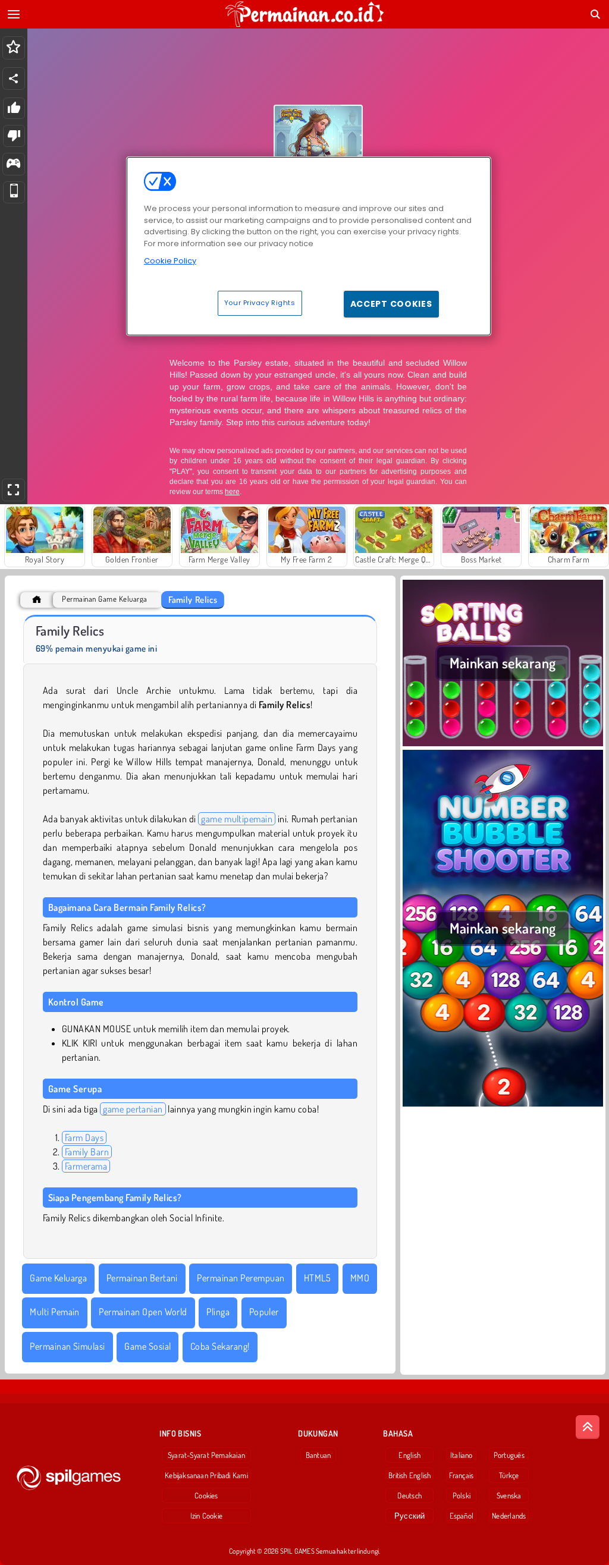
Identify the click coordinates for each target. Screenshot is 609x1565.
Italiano (461, 1455)
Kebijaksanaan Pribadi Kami (206, 1475)
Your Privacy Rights (260, 302)
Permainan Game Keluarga (104, 599)
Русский (409, 1515)
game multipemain (236, 819)
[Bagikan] (13, 78)
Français (461, 1475)
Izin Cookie (206, 1515)
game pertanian (133, 1109)
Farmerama (86, 1166)
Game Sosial (147, 1346)
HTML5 (317, 1278)
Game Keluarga (58, 1278)
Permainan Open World (143, 1312)
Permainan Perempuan (240, 1278)
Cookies (206, 1495)
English (409, 1455)
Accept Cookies (391, 304)
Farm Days (84, 1137)
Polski (461, 1495)
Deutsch (409, 1495)
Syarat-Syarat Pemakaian (206, 1455)
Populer (264, 1312)
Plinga (218, 1312)
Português (509, 1455)
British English (409, 1475)
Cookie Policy (170, 260)
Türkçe (509, 1475)
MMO (359, 1278)
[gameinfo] (13, 164)
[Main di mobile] (14, 192)
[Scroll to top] (587, 1427)
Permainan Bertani (142, 1278)
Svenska (509, 1495)
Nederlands (509, 1515)
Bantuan (318, 1455)
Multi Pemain (55, 1312)
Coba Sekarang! (220, 1346)
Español (462, 1515)
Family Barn (87, 1152)
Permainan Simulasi (67, 1346)
